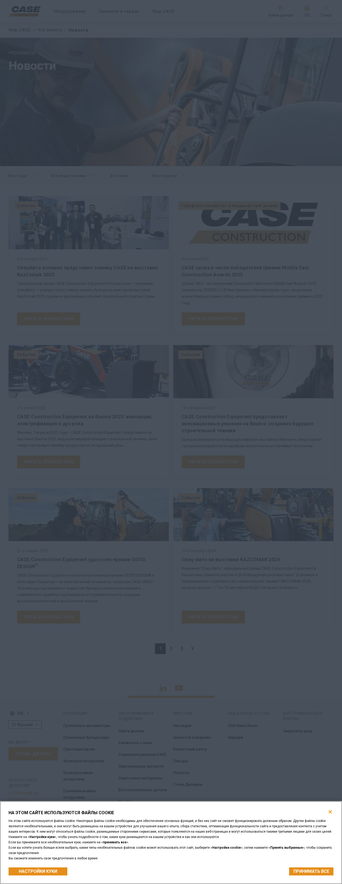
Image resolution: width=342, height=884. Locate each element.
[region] (171, 842)
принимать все (311, 871)
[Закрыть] (330, 812)
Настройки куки (38, 871)
